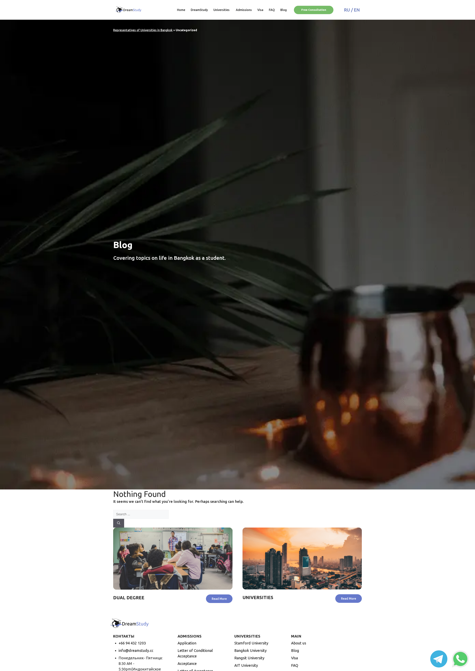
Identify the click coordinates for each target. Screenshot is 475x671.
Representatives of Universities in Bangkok (143, 30)
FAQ (272, 10)
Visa (260, 10)
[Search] (118, 523)
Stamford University (251, 643)
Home (181, 10)
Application (187, 643)
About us (298, 643)
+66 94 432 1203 (132, 643)
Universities (221, 10)
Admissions (244, 10)
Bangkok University (250, 650)
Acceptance (187, 663)
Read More (219, 598)
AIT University (246, 665)
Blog (283, 10)
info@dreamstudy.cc (136, 650)
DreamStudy (199, 10)
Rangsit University (249, 658)
